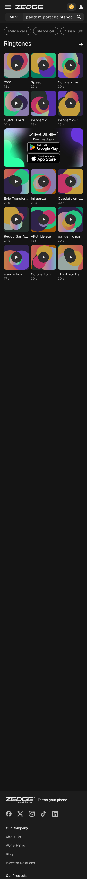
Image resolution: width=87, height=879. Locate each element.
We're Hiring (15, 845)
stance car (46, 31)
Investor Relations (20, 863)
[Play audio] (16, 65)
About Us (13, 837)
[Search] (79, 17)
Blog (9, 854)
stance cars (17, 31)
